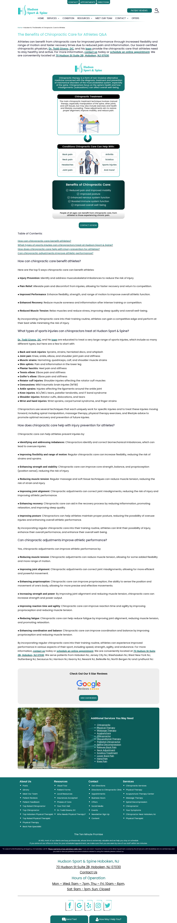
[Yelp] (88, 905)
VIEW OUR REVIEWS (88, 698)
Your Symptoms (133, 810)
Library (26, 789)
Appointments (98, 793)
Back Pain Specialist (32, 826)
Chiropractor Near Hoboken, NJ (141, 814)
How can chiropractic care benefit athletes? (44, 241)
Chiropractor (132, 806)
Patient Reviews (30, 798)
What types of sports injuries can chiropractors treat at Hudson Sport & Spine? (65, 245)
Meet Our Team (30, 793)
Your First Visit (63, 806)
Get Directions (98, 785)
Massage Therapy (134, 798)
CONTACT (120, 18)
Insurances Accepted (67, 798)
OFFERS (135, 18)
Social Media (97, 806)
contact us (90, 51)
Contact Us (88, 872)
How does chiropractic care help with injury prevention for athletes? (59, 249)
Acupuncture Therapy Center (140, 793)
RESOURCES (83, 18)
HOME (41, 18)
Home (20, 28)
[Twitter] (107, 905)
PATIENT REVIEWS (139, 10)
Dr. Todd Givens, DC (61, 48)
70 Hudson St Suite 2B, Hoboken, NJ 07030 (82, 55)
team (88, 48)
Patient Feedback (31, 802)
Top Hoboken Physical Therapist (38, 814)
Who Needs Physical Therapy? (71, 814)
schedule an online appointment (130, 51)
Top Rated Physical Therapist (36, 818)
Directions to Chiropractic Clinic (107, 789)
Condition (68, 18)
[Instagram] (98, 905)
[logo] (33, 10)
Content (95, 818)
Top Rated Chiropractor (34, 806)
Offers (95, 802)
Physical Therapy (31, 822)
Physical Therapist (134, 818)
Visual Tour (62, 785)
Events (95, 810)
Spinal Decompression (136, 802)
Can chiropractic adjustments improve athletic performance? (55, 253)
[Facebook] (69, 905)
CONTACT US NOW (88, 225)
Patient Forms (63, 789)
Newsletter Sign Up (100, 814)
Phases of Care (64, 802)
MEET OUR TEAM (103, 18)
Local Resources (64, 793)
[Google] (79, 905)
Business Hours (98, 798)
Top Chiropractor (31, 810)
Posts (25, 785)
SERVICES (52, 18)
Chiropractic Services (136, 785)
